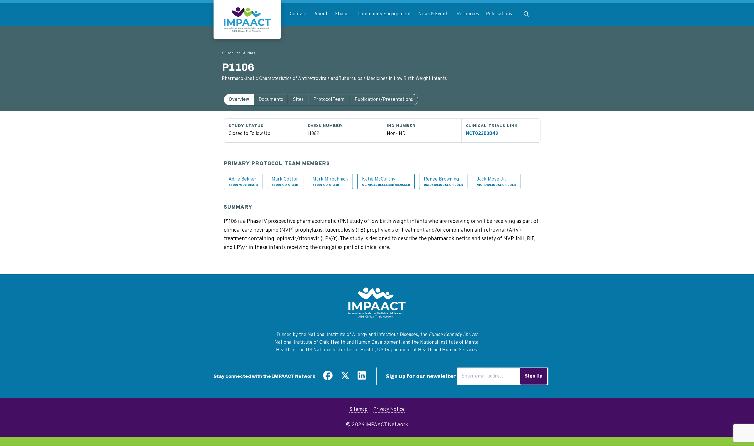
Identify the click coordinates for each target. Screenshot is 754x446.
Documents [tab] (271, 100)
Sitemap (358, 409)
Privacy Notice (389, 409)
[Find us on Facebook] (328, 378)
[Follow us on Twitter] (345, 378)
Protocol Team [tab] (328, 100)
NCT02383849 (482, 134)
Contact (298, 14)
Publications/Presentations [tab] (384, 100)
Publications (499, 14)
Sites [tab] (298, 100)
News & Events (433, 14)
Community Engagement (384, 14)
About (321, 14)
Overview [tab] (239, 100)
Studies (342, 14)
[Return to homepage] (247, 19)
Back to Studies (240, 53)
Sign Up (534, 376)
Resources (468, 14)
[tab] (239, 100)
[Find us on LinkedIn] (362, 378)
